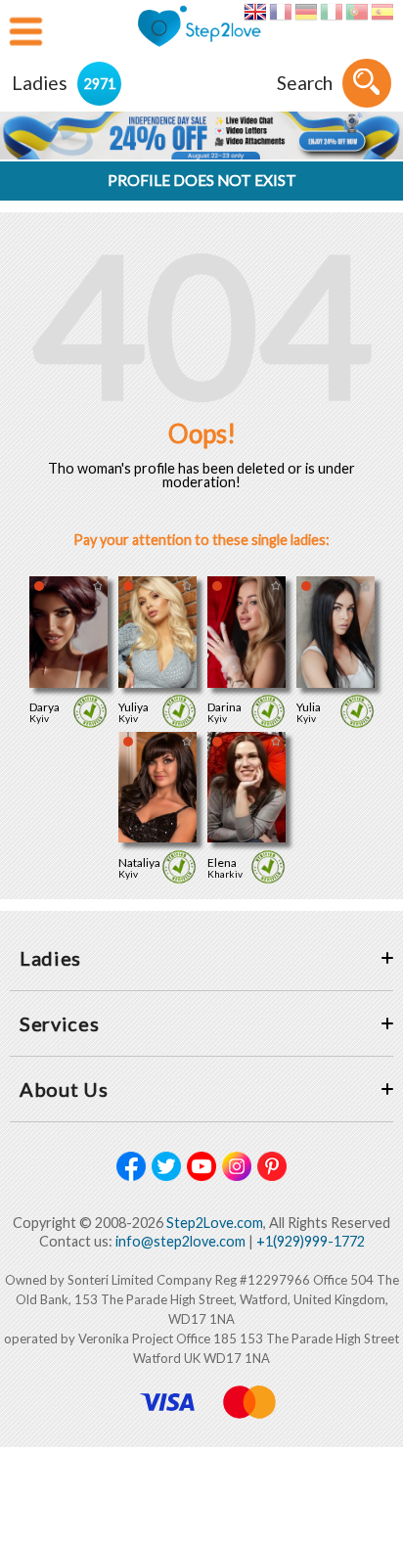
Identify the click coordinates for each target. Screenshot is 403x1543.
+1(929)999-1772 (310, 1241)
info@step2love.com (180, 1241)
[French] (280, 11)
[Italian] (331, 11)
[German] (305, 11)
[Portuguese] (356, 11)
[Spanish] (382, 11)
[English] (255, 11)
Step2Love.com (214, 1222)
